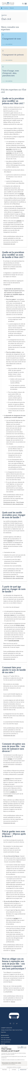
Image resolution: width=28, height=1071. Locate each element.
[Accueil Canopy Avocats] (1, 8)
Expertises (3, 1032)
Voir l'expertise (8, 44)
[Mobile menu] (25, 3)
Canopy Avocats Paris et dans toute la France (11, 1030)
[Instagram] (13, 1023)
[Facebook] (10, 1023)
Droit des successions (6, 1039)
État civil (3, 1044)
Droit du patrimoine (5, 1042)
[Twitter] (17, 1023)
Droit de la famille (5, 1037)
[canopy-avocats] (8, 3)
